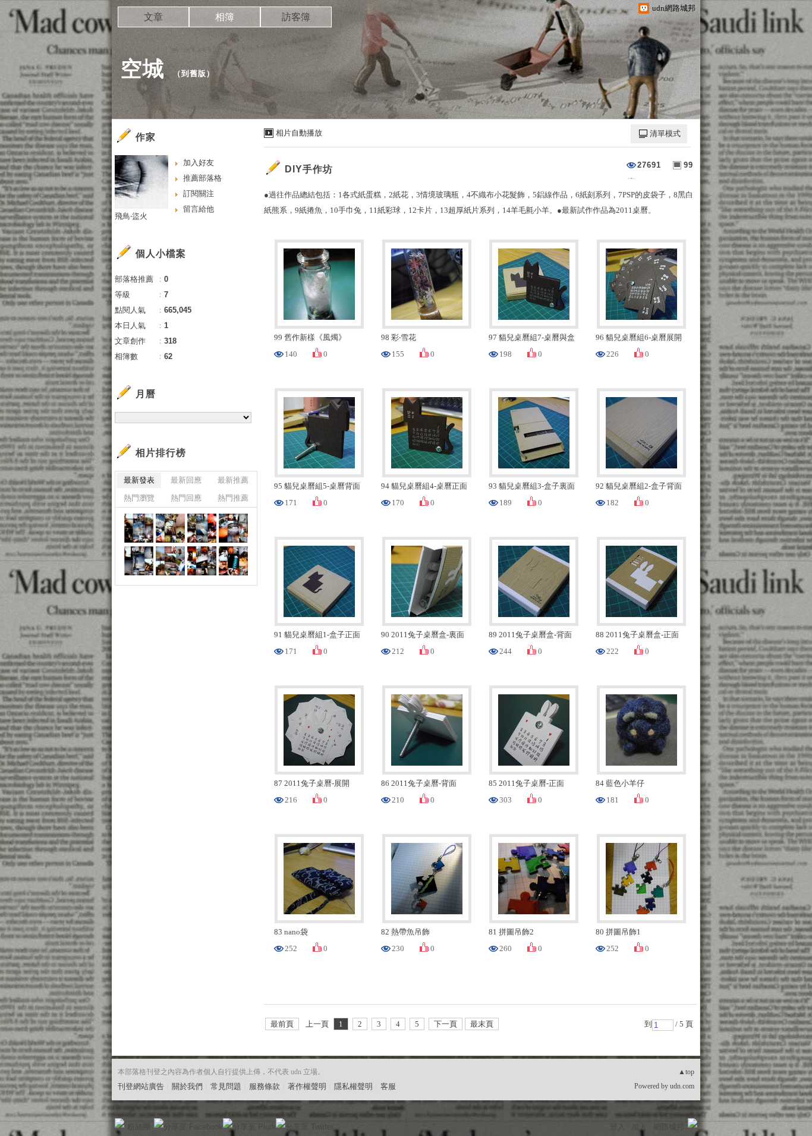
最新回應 (186, 480)
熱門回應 (186, 497)
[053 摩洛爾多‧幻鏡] (201, 560)
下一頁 (445, 1023)
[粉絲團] (119, 1123)
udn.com (682, 1086)
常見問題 (225, 1086)
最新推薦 (233, 480)
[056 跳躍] (233, 528)
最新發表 (139, 480)
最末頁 (481, 1023)
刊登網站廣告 (141, 1086)
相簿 (224, 17)
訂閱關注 (198, 193)
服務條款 (264, 1086)
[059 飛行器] (138, 528)
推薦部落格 (202, 178)
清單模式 (665, 133)
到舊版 (193, 73)
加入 (639, 1126)
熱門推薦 (233, 497)
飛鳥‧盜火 (131, 216)
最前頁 (282, 1023)
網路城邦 (668, 1126)
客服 (388, 1086)
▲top (686, 1072)
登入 (617, 1126)
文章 (153, 17)
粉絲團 (138, 1126)
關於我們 (187, 1086)
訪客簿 (296, 17)
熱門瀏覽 (139, 497)
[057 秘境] (201, 528)
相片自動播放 (299, 132)
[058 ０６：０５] (170, 528)
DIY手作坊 (309, 169)
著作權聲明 (307, 1086)
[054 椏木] (170, 560)
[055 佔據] (138, 560)
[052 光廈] (233, 560)
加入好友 (198, 162)
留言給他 (198, 208)
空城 (143, 68)
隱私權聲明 (353, 1086)
